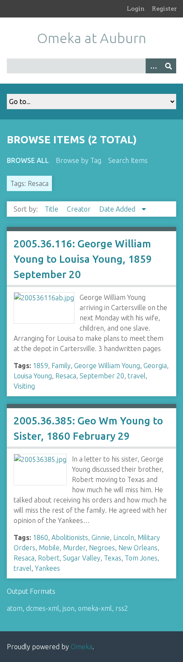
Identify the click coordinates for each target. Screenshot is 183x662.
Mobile (49, 548)
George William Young (107, 365)
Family (61, 365)
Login (136, 8)
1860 (40, 537)
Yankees (47, 568)
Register (164, 8)
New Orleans (137, 548)
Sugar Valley (81, 558)
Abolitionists (69, 537)
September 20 (102, 376)
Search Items (128, 160)
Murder (74, 548)
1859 (40, 365)
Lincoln (123, 537)
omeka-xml (95, 608)
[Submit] (168, 65)
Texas (112, 558)
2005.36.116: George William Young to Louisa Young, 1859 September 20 (83, 259)
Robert (49, 558)
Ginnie (101, 537)
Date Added (118, 209)
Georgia (155, 365)
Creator (79, 209)
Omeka (81, 646)
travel (137, 376)
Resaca (65, 376)
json (68, 608)
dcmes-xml (42, 608)
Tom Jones (141, 558)
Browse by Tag (78, 160)
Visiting (24, 386)
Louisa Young (33, 376)
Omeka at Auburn (91, 38)
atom (15, 608)
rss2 (121, 608)
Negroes (102, 548)
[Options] (153, 65)
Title (52, 209)
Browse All (28, 160)
